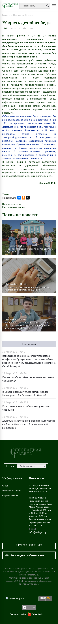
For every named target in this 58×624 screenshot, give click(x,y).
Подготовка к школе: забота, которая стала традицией (29, 250)
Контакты (36, 478)
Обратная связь (10, 495)
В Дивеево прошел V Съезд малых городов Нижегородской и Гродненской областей (25, 393)
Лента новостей (29, 344)
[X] (28, 198)
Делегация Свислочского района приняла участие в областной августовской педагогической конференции (28, 424)
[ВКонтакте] (19, 198)
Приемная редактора (29, 544)
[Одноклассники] (23, 198)
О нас (5, 485)
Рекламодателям (11, 490)
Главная (6, 15)
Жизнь (27, 15)
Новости (17, 15)
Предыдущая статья (11, 204)
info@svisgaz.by (37, 532)
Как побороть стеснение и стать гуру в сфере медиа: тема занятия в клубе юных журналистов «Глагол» (27, 325)
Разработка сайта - (19, 614)
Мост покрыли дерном (14, 207)
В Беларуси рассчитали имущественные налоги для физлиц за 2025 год (27, 288)
